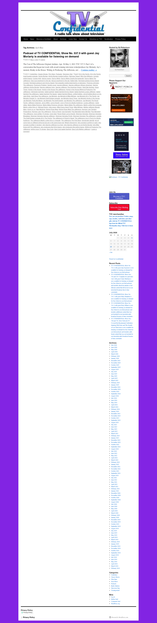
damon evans (46, 78)
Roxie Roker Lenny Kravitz (66, 114)
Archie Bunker (43, 76)
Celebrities (33, 74)
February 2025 (115, 383)
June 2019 (114, 533)
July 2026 (114, 345)
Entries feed (114, 599)
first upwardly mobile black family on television (70, 83)
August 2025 (115, 369)
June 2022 (114, 453)
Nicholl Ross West (52, 109)
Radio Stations (115, 586)
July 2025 (114, 371)
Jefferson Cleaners (34, 103)
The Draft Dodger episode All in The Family (37, 118)
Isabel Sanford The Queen (48, 94)
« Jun (110, 252)
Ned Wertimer (40, 109)
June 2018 (114, 559)
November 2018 (116, 548)
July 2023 (114, 425)
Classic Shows (43, 74)
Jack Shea (26, 96)
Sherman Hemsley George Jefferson (43, 116)
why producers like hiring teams (51, 127)
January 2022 (115, 464)
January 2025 (115, 385)
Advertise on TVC (96, 39)
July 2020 (114, 504)
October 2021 (115, 471)
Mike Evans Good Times (65, 107)
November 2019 (116, 522)
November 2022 (116, 442)
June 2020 (114, 506)
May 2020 (114, 508)
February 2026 (115, 356)
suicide (98, 116)
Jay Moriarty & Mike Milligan (67, 96)
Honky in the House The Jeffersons (53, 89)
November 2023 (116, 416)
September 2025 (116, 367)
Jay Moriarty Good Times (69, 98)
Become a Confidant (44, 39)
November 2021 (116, 469)
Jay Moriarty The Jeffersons (73, 100)
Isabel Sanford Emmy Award (64, 92)
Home (26, 39)
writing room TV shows (38, 129)
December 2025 (115, 360)
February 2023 (115, 436)
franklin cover (51, 85)
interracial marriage (37, 92)
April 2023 (114, 431)
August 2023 (115, 422)
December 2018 (115, 546)
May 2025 (114, 376)
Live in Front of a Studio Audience (71, 103)
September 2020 (116, 500)
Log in (113, 597)
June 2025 (114, 374)
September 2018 (116, 553)
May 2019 (114, 535)
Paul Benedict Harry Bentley (81, 111)
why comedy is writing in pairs (88, 123)
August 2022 (115, 449)
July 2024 (114, 398)
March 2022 (114, 460)
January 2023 (115, 438)
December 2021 (115, 466)
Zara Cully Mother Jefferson (81, 129)
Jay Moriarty (53, 96)
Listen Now (73, 39)
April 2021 (114, 484)
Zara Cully (50, 129)
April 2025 (114, 378)
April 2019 (114, 537)
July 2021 (114, 478)
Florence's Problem (40, 85)
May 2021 (114, 482)
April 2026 (114, 352)
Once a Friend (56, 111)
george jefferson (62, 85)
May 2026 (114, 349)
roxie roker (53, 114)
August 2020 (115, 502)
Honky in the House (34, 89)
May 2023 (114, 429)
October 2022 (115, 444)
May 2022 (114, 455)
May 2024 (114, 402)
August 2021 (115, 475)
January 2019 (115, 544)
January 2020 (115, 517)
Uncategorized (115, 590)
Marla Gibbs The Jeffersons (73, 105)
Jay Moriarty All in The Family (86, 96)
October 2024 (115, 391)
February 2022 (115, 462)
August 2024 (115, 396)
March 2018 (114, 566)
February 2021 (115, 489)
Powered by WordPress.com (120, 617)
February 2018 (115, 568)
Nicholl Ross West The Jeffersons (70, 109)
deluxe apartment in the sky (60, 81)
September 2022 (116, 447)
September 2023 (116, 420)
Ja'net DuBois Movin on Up (92, 94)
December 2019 (115, 520)
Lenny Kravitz (54, 103)
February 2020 (115, 515)
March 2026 (114, 354)
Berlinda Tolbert (74, 76)
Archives (63, 39)
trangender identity (88, 120)
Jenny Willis (46, 103)
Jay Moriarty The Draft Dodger (53, 100)
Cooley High (37, 78)
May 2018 (114, 561)
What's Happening (71, 123)
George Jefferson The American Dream (69, 87)
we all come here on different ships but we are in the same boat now (61, 121)
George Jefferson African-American (80, 85)
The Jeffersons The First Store (71, 120)
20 (111, 247)
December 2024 (115, 387)
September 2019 (116, 526)
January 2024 (115, 411)
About (55, 39)
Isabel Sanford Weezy (65, 94)
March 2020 (114, 513)
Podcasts (59, 74)
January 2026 (115, 358)
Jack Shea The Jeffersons (39, 96)
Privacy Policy (120, 39)
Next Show (114, 581)
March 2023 (114, 433)
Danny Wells (56, 78)
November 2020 (116, 495)
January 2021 (115, 491)
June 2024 (114, 400)
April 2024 (114, 405)
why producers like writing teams (73, 127)
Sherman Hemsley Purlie (64, 116)
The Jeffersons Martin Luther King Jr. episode (45, 120)
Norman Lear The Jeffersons (41, 111)
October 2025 (115, 365)
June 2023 (114, 427)
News (32, 39)
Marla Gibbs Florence (35, 105)
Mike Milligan (78, 107)
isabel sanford (49, 92)
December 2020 (115, 493)
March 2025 (114, 380)
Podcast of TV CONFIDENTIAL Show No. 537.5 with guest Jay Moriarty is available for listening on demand (61, 54)
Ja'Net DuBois (77, 94)
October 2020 (115, 497)
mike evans (52, 107)
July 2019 (114, 531)
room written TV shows (41, 114)
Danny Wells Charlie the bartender (72, 78)
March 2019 (114, 539)
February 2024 (115, 409)
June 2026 (114, 347)
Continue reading (89, 70)
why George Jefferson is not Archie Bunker (78, 125)
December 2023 (115, 413)
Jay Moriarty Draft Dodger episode (48, 98)
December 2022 (115, 440)
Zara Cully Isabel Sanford (62, 129)
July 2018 (114, 557)
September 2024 (116, 394)
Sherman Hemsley (82, 114)
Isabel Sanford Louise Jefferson (85, 92)
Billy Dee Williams (87, 76)
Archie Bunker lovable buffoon (58, 76)
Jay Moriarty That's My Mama (33, 100)
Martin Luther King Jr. (30, 107)
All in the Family (84, 74)
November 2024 (116, 389)
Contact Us (83, 39)
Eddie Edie (74, 81)
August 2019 (115, 528)
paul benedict (66, 111)
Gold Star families (88, 87)
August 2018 (115, 555)
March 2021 (114, 486)
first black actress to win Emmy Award (42, 83)
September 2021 (116, 473)
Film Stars (51, 74)
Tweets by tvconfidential (116, 259)
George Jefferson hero (47, 87)
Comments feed (115, 601)
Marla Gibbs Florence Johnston (53, 105)
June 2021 (114, 480)
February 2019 (115, 542)
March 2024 (114, 407)
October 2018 (115, 550)
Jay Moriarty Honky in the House (89, 98)
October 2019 (115, 524)
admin (43, 60)
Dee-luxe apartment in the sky (41, 81)
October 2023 (115, 418)
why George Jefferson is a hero (53, 125)
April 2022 (114, 458)
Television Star (67, 74)
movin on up (31, 109)
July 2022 (114, 451)
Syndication (109, 39)
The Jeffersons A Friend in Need (63, 118)
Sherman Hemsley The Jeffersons (84, 116)
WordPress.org (115, 603)
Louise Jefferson (88, 103)
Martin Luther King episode (92, 105)
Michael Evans (43, 107)
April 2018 (114, 564)
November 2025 (116, 363)
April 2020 (114, 511)
